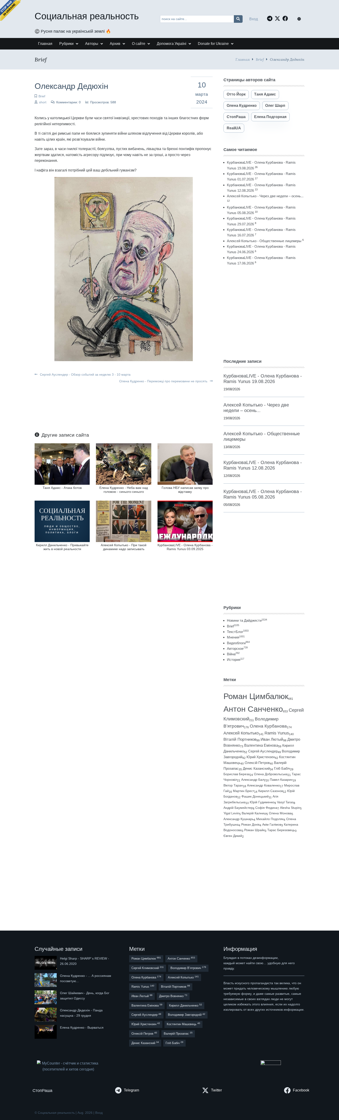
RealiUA (234, 128)
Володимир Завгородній (186, 1015)
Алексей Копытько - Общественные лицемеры (264, 241)
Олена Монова (280, 813)
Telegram (131, 1090)
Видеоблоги (238, 643)
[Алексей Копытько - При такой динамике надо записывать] (123, 521)
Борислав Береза (236, 774)
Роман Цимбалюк (255, 696)
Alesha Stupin (290, 808)
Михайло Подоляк (270, 819)
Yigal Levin (231, 813)
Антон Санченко (253, 709)
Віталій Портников (239, 739)
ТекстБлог (238, 632)
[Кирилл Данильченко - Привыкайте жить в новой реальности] (62, 521)
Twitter (216, 1090)
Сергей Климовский (147, 968)
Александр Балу (253, 779)
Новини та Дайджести (247, 620)
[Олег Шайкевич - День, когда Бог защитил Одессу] (46, 997)
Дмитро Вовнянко (173, 996)
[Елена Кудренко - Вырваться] (46, 1032)
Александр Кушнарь (238, 819)
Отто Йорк (236, 94)
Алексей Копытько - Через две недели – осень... (265, 196)
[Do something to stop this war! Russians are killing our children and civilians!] (10, 10)
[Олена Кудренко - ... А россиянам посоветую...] (46, 980)
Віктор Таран (233, 785)
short (42, 102)
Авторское (237, 648)
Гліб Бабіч (282, 768)
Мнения (236, 637)
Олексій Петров (257, 763)
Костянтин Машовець (183, 1024)
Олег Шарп (275, 105)
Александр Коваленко (263, 785)
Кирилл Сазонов (270, 791)
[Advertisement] (263, 312)
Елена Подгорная (270, 117)
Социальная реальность (87, 16)
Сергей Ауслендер (263, 751)
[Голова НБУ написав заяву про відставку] (185, 464)
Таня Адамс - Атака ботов (62, 488)
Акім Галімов (271, 824)
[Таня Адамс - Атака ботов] (62, 464)
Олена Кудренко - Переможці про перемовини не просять (163, 381)
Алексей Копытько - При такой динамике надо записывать (123, 547)
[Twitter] (278, 18)
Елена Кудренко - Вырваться (82, 1027)
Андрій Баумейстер (238, 808)
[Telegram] (271, 18)
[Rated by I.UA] (271, 1064)
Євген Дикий (232, 836)
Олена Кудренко (242, 105)
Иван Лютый (272, 739)
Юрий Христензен (261, 757)
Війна (233, 654)
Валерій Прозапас (178, 1033)
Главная (242, 59)
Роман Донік (250, 824)
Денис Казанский (256, 768)
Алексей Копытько (241, 733)
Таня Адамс (265, 94)
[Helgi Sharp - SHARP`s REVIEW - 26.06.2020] (46, 963)
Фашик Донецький (255, 796)
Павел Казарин (281, 779)
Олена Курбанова (268, 726)
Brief (260, 59)
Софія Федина (266, 808)
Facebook (301, 1090)
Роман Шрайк (254, 830)
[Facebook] (286, 18)
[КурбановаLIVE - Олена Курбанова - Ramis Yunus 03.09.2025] (185, 521)
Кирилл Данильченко (185, 1005)
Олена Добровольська (271, 774)
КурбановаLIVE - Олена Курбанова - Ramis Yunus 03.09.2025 (185, 547)
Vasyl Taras (285, 802)
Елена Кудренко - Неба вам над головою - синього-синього (123, 489)
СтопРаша (236, 117)
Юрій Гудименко (262, 802)
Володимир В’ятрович (188, 968)
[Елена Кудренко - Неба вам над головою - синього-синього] (123, 464)
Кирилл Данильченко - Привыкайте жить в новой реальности (62, 547)
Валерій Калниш (254, 813)
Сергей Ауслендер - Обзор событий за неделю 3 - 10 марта (85, 374)
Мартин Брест (243, 791)
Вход (253, 19)
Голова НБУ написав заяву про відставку (185, 489)
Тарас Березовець (281, 830)
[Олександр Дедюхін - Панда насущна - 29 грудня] (46, 1014)
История (235, 660)
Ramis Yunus (277, 733)
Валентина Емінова (261, 745)
